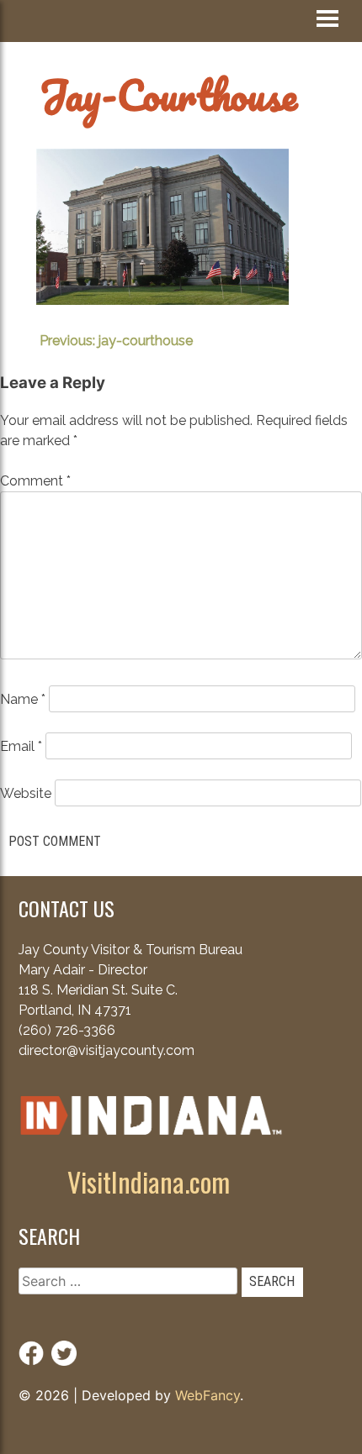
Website (25, 793)
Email (21, 746)
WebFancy (207, 1395)
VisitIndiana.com (148, 1181)
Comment (35, 481)
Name (22, 699)
